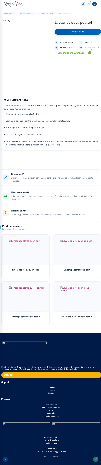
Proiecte (51, 390)
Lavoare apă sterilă (46, 13)
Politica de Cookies (51, 440)
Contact (51, 393)
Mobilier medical (26, 13)
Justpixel (56, 456)
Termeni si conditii (51, 437)
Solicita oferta (78, 32)
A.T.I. (51, 410)
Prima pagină (9, 13)
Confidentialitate (51, 443)
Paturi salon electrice (51, 407)
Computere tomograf (51, 416)
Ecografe (51, 413)
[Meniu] (94, 4)
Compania (51, 387)
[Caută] (83, 4)
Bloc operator (51, 404)
